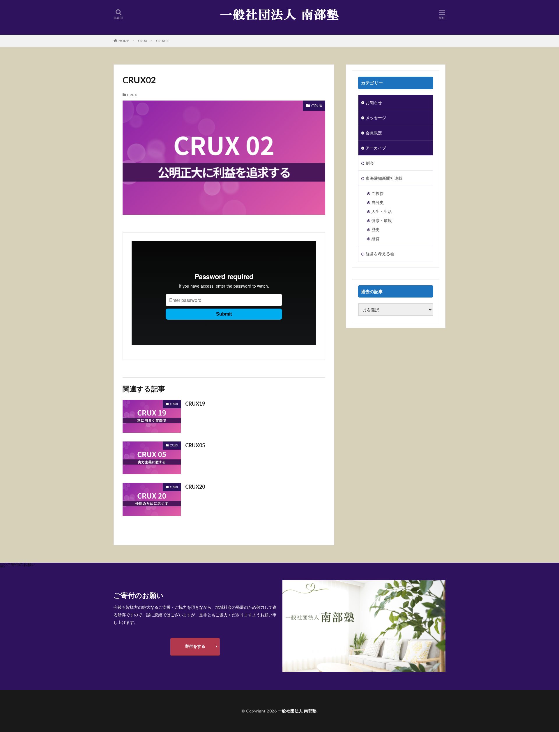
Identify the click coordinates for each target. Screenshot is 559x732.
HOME (123, 40)
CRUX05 (195, 445)
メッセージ (376, 117)
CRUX (142, 40)
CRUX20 (195, 486)
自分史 (378, 202)
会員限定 (374, 132)
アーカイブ (376, 147)
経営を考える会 (380, 253)
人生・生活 (382, 211)
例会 (370, 163)
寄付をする (195, 646)
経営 (376, 238)
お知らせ (374, 102)
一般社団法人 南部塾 (297, 710)
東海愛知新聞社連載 (384, 178)
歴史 (376, 229)
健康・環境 (382, 220)
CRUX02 (162, 40)
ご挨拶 (378, 193)
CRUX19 (195, 403)
